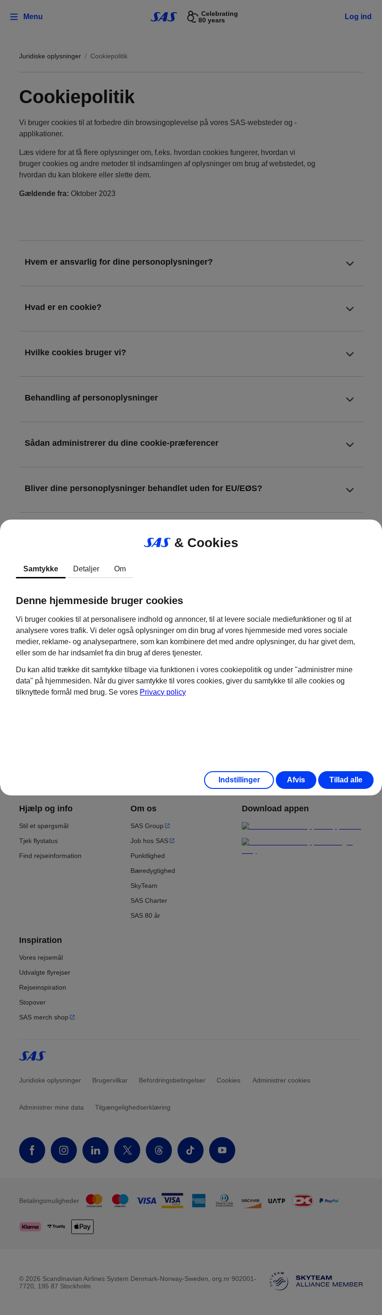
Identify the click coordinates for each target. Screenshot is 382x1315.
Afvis (296, 780)
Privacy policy (163, 692)
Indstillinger (239, 780)
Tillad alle (345, 780)
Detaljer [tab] (86, 569)
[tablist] (191, 569)
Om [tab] (120, 569)
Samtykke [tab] (40, 569)
